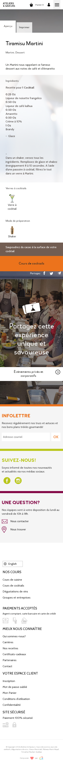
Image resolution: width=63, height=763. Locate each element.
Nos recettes (10, 648)
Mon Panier (9, 692)
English (12, 563)
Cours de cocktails (13, 585)
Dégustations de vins (15, 591)
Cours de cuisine (12, 579)
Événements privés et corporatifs (28, 374)
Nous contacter (19, 521)
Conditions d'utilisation (16, 699)
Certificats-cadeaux (14, 654)
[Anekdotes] (41, 758)
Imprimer (24, 27)
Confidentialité (12, 704)
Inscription (9, 681)
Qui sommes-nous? (14, 636)
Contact (7, 666)
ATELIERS (9, 4)
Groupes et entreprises (16, 597)
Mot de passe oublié (15, 687)
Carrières (8, 642)
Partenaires (9, 660)
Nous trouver (18, 529)
